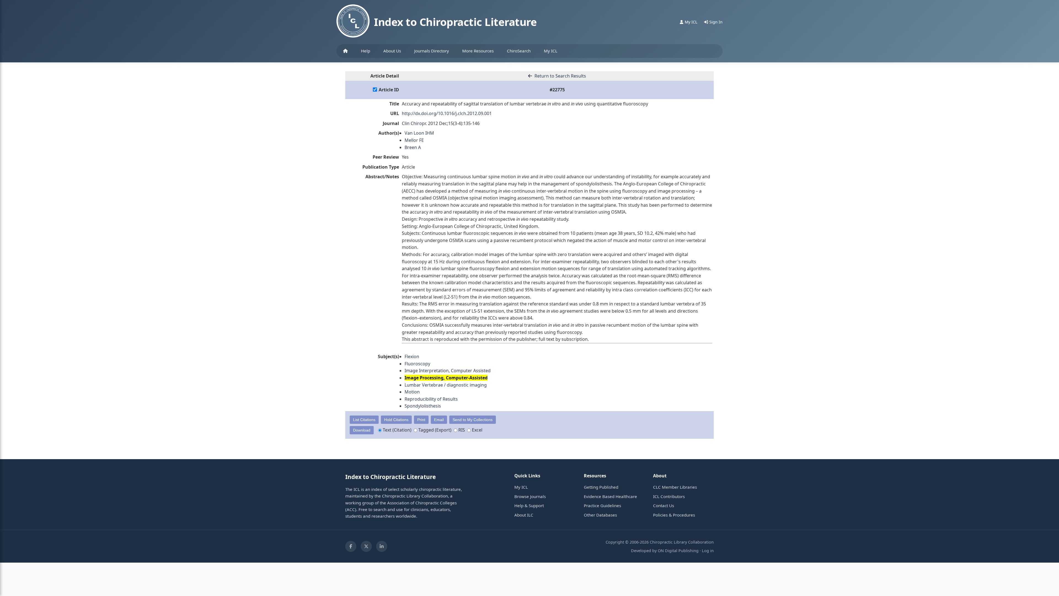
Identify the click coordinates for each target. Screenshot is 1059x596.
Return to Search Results (559, 76)
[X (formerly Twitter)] (366, 546)
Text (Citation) (396, 430)
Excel (476, 430)
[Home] (345, 51)
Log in (708, 550)
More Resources (478, 51)
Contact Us (663, 505)
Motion (412, 392)
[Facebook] (350, 546)
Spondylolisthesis (423, 406)
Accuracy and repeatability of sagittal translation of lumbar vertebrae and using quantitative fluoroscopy (525, 104)
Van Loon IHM (419, 133)
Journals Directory (431, 51)
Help (365, 51)
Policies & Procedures (674, 515)
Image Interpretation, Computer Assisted (448, 371)
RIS (461, 430)
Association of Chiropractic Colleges (422, 502)
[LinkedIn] (381, 546)
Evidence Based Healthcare (610, 496)
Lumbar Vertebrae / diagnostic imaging (446, 385)
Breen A (413, 147)
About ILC (523, 515)
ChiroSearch (519, 51)
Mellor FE (414, 140)
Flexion (412, 356)
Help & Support (529, 505)
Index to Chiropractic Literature (455, 22)
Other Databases (600, 515)
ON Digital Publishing (678, 550)
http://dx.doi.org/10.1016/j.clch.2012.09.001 (447, 113)
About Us (392, 51)
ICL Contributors (669, 496)
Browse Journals (530, 496)
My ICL (550, 51)
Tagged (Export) (434, 430)
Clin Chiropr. (414, 123)
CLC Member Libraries (675, 487)
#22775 (557, 90)
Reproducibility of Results (431, 399)
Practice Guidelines (602, 505)
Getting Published (601, 487)
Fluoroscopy (417, 364)
